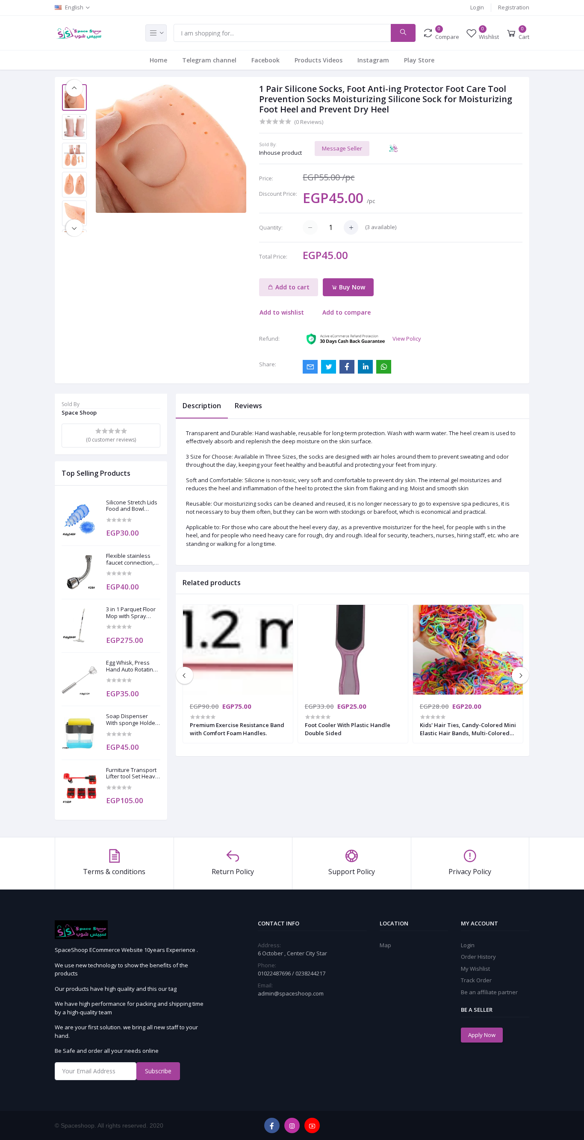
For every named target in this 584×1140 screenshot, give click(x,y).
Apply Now (482, 1035)
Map (385, 945)
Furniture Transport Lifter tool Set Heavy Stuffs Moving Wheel (132, 773)
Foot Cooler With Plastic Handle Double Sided (347, 728)
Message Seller (342, 148)
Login (477, 7)
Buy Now (351, 287)
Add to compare (346, 312)
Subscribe (158, 1071)
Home (158, 60)
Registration (513, 7)
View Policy (406, 338)
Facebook (265, 60)
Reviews (248, 405)
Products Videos (318, 60)
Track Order (476, 980)
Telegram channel (209, 60)
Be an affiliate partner (489, 992)
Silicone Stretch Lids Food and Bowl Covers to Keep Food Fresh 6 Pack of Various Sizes (133, 506)
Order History (478, 956)
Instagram (373, 60)
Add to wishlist (282, 312)
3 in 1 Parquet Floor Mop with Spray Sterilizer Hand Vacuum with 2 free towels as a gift (131, 612)
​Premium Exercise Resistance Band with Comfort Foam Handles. (237, 728)
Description (202, 405)
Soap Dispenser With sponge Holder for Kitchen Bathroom (131, 719)
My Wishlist (475, 968)
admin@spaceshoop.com (291, 993)
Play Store (419, 60)
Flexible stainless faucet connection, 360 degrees (130, 559)
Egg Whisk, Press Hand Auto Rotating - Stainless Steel (132, 666)
